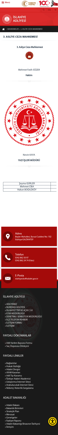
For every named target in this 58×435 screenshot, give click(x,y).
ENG (49, 10)
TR (55, 10)
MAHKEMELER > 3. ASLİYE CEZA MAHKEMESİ (24, 29)
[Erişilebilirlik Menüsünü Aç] (52, 421)
